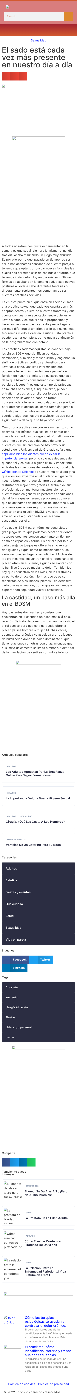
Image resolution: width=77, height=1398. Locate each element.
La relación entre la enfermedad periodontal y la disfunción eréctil (45, 1271)
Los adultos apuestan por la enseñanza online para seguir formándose (35, 773)
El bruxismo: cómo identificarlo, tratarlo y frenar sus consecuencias (48, 1351)
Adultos (11, 766)
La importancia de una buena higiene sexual (38, 798)
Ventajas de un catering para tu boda (33, 845)
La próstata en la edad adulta (46, 1218)
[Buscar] (68, 16)
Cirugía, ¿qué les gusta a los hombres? (35, 821)
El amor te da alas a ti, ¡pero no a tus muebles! (45, 1193)
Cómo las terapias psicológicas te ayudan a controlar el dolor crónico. (45, 1321)
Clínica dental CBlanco (18, 472)
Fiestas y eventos (16, 839)
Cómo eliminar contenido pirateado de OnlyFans (42, 1243)
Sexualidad (38, 40)
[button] (7, 30)
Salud (29, 1212)
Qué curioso (32, 1186)
